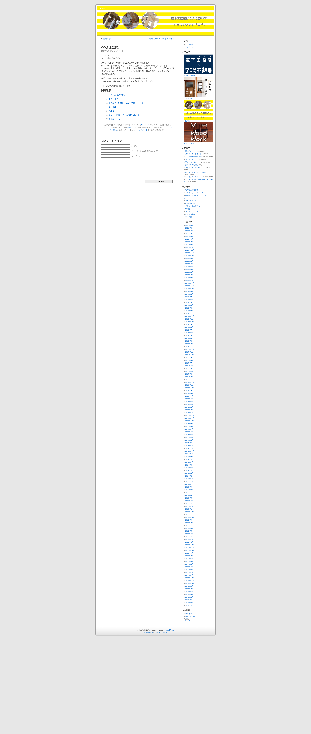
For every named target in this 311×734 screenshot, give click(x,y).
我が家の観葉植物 (191, 190)
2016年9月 (189, 390)
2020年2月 (189, 278)
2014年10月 (189, 454)
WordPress (189, 621)
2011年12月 (189, 545)
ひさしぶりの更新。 (117, 95)
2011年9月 (189, 553)
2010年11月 (189, 581)
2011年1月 (189, 575)
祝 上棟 (112, 107)
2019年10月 (189, 289)
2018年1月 (189, 346)
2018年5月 (189, 335)
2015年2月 (189, 443)
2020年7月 (189, 264)
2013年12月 (189, 481)
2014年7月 (189, 462)
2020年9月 (189, 258)
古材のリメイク (191, 200)
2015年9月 (189, 424)
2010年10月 (189, 583)
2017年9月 (189, 357)
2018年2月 (189, 344)
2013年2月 (189, 506)
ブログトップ (190, 47)
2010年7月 (189, 592)
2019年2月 (189, 311)
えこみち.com (190, 44)
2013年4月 (189, 501)
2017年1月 (189, 379)
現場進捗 (107, 38)
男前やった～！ (115, 119)
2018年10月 (189, 322)
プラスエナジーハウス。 (194, 168)
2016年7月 (189, 396)
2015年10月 (189, 421)
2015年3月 (189, 440)
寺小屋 (111, 111)
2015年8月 (189, 426)
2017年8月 (189, 360)
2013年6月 (189, 495)
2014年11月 (189, 451)
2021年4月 (189, 239)
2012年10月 (189, 517)
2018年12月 (189, 316)
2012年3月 (189, 536)
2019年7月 (189, 297)
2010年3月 (189, 603)
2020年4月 (189, 272)
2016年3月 (189, 407)
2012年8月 (189, 523)
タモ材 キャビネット (193, 154)
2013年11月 (189, 484)
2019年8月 (189, 294)
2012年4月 (189, 534)
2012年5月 (189, 531)
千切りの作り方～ (191, 162)
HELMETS (103, 9)
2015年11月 (189, 418)
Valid (190, 616)
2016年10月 (189, 388)
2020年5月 (189, 269)
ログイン (188, 614)
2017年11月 (189, 352)
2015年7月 (189, 429)
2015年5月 (189, 435)
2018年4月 (189, 338)
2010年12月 (189, 578)
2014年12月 (189, 448)
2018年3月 (189, 341)
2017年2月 (189, 377)
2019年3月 (189, 308)
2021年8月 (189, 228)
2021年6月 (189, 233)
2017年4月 (189, 371)
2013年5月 (189, 498)
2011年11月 (189, 547)
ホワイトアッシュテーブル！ (195, 172)
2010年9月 (189, 586)
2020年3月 (189, 275)
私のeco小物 (190, 203)
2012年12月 (189, 512)
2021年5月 (189, 236)
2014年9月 (189, 457)
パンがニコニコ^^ (191, 211)
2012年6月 (189, 528)
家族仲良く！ (114, 99)
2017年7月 (189, 363)
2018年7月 (189, 330)
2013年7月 (189, 492)
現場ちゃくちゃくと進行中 (161, 38)
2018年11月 (189, 319)
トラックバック (141, 130)
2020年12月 (189, 250)
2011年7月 (189, 558)
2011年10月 (189, 550)
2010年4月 (189, 600)
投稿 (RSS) (148, 632)
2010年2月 (189, 605)
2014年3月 (189, 473)
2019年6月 (189, 300)
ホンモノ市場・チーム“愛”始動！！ (124, 115)
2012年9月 (189, 520)
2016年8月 (189, 393)
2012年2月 (189, 539)
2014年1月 (189, 479)
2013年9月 (189, 487)
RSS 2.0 (130, 127)
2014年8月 (189, 459)
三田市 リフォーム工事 (194, 193)
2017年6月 (189, 366)
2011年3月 (189, 570)
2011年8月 (189, 556)
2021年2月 (189, 244)
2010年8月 (189, 589)
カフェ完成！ (190, 159)
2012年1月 (189, 542)
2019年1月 (189, 313)
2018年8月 (189, 327)
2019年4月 (189, 305)
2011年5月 (189, 564)
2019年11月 (189, 286)
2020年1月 (189, 280)
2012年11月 (189, 514)
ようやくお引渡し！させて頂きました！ (126, 103)
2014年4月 (189, 470)
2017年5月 (189, 368)
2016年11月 (189, 385)
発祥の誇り (189, 217)
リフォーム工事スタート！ (195, 206)
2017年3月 (189, 374)
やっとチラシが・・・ (193, 177)
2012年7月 (189, 525)
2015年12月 (189, 415)
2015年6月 (189, 432)
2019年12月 (189, 283)
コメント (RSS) (161, 632)
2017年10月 (189, 355)
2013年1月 (189, 509)
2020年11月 (189, 253)
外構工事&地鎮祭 (191, 165)
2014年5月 (189, 468)
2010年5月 (189, 597)
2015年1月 (189, 446)
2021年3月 (189, 242)
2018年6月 (189, 333)
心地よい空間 (190, 214)
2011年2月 (189, 572)
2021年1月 (189, 247)
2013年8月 (189, 490)
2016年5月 (189, 401)
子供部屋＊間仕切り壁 (193, 156)
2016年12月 (189, 382)
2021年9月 (189, 225)
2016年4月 (189, 404)
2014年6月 (189, 465)
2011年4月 (189, 567)
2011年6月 (189, 561)
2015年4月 (189, 437)
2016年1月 (189, 413)
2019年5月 (189, 302)
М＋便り (188, 209)
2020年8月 (189, 261)
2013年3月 (189, 503)
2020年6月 (189, 267)
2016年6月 (189, 399)
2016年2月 (189, 410)
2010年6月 (189, 594)
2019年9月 (189, 291)
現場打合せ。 (190, 151)
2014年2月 (189, 476)
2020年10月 (189, 255)
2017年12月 (189, 349)
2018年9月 (189, 324)
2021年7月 (189, 231)
